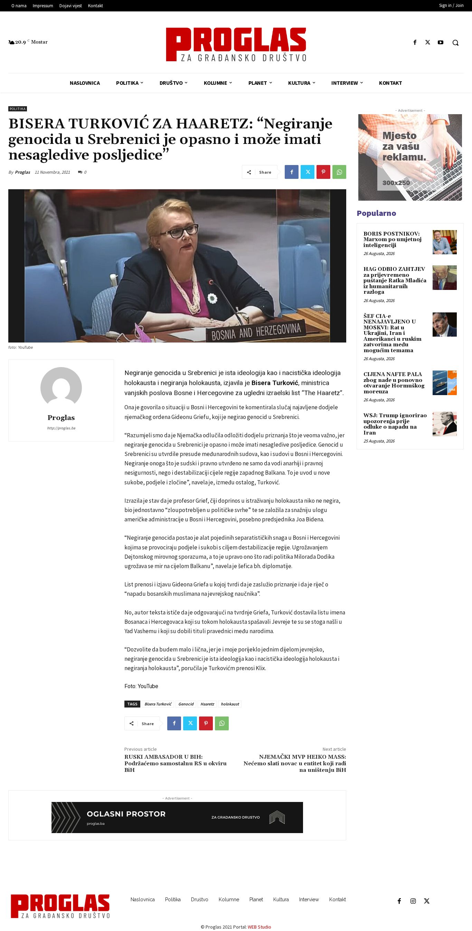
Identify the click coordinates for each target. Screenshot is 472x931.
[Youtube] (440, 42)
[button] (455, 42)
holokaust (230, 703)
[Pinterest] (323, 172)
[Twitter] (428, 42)
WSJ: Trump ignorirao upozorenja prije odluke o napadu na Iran (395, 424)
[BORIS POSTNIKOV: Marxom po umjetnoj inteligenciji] (445, 242)
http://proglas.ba (61, 428)
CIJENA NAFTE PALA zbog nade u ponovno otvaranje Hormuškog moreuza (394, 383)
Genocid (185, 703)
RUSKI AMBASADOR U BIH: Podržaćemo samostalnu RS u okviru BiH (175, 764)
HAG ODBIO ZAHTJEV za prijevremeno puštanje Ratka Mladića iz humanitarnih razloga (395, 280)
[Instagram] (413, 902)
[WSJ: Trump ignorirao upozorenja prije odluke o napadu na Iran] (445, 424)
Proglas (22, 172)
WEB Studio (259, 927)
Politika (18, 109)
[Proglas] (236, 44)
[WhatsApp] (339, 172)
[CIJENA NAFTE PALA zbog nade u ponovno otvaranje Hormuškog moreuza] (445, 383)
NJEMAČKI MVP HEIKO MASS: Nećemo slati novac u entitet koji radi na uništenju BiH (295, 764)
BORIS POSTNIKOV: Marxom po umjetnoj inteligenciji (393, 240)
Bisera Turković (157, 703)
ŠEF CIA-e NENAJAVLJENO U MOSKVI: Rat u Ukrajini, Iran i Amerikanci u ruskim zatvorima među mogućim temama (393, 333)
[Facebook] (414, 42)
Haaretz (207, 703)
